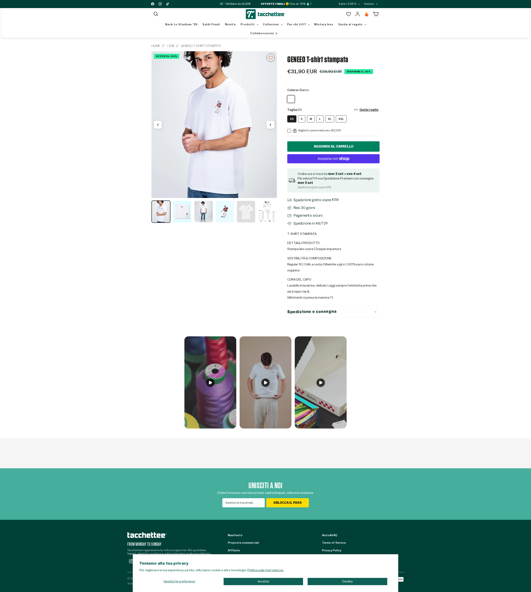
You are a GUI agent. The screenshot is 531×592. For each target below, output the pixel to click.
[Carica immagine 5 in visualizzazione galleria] (246, 211)
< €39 (170, 46)
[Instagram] (131, 561)
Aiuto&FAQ (329, 535)
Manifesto (235, 535)
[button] (156, 14)
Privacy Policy (331, 550)
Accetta (263, 581)
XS (292, 119)
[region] (214, 137)
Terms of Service (334, 542)
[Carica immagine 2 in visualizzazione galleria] (182, 211)
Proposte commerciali (243, 542)
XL (329, 119)
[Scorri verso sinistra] (158, 125)
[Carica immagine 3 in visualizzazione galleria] (203, 211)
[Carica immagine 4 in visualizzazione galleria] (224, 211)
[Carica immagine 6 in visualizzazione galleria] (267, 211)
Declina (347, 581)
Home (155, 46)
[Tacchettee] (147, 535)
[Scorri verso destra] (270, 125)
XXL (341, 119)
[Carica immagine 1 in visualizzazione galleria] (161, 211)
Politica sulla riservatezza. (265, 570)
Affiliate (234, 550)
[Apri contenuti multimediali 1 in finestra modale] (214, 124)
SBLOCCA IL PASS (287, 502)
